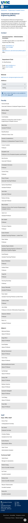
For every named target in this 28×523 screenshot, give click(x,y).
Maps (17, 502)
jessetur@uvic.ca (10, 45)
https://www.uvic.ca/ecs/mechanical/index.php (13, 50)
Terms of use (6, 515)
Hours (17, 504)
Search (6, 6)
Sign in (10, 94)
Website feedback (19, 517)
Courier (4, 84)
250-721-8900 (9, 67)
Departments (4, 10)
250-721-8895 (9, 47)
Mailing (4, 87)
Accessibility (12, 515)
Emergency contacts (20, 515)
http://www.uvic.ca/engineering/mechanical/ (11, 77)
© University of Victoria (9, 517)
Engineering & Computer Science (16, 10)
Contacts (18, 505)
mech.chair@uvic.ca (10, 65)
